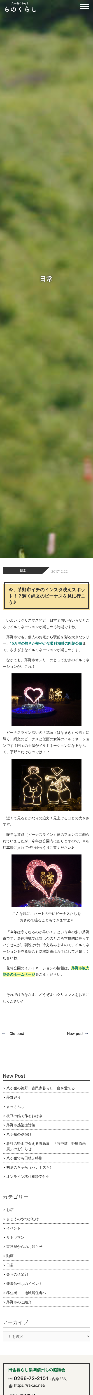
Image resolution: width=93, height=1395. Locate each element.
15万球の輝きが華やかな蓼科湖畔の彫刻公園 (46, 643)
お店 (10, 1209)
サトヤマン (15, 1237)
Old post (16, 1033)
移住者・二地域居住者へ (26, 1292)
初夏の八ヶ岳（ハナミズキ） (29, 1167)
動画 (10, 1256)
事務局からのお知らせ (24, 1246)
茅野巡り (13, 1097)
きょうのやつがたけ (22, 1219)
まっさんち (15, 1106)
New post (75, 1033)
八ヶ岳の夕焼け (19, 1134)
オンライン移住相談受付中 (28, 1176)
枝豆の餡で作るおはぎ (24, 1115)
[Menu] (84, 9)
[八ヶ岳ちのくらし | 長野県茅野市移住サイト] (20, 7)
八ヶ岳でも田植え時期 (24, 1158)
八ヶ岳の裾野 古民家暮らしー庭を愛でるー (42, 1088)
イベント (13, 1228)
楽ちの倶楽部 (17, 1274)
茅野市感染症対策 (20, 1125)
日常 (23, 570)
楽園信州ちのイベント (24, 1283)
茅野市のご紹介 (19, 1302)
